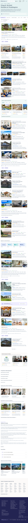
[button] (24, 21)
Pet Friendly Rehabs (13, 507)
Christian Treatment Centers (22, 508)
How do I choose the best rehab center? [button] (6, 380)
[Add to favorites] (26, 24)
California (6, 102)
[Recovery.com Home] (4, 1)
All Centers (2, 3)
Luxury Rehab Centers (13, 502)
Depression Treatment (22, 503)
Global (12, 102)
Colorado (13, 470)
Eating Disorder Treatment (22, 502)
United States (5, 3)
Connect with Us (21, 515)
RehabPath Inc (14, 519)
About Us (20, 513)
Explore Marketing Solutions (22, 512)
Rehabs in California (4, 503)
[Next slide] (26, 27)
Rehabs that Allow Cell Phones (14, 508)
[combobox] (11, 1)
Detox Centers (12, 503)
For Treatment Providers (22, 510)
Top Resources (4, 510)
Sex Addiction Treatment (22, 507)
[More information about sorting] (26, 21)
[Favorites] (26, 1)
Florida (9, 102)
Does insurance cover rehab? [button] (5, 372)
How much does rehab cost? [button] (5, 374)
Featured (3, 102)
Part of (4, 33)
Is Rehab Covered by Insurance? (5, 513)
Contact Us (20, 514)
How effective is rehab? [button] (4, 378)
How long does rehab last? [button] (4, 376)
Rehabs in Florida (4, 502)
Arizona (2, 470)
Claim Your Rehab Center (22, 511)
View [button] (2, 41)
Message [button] (7, 41)
